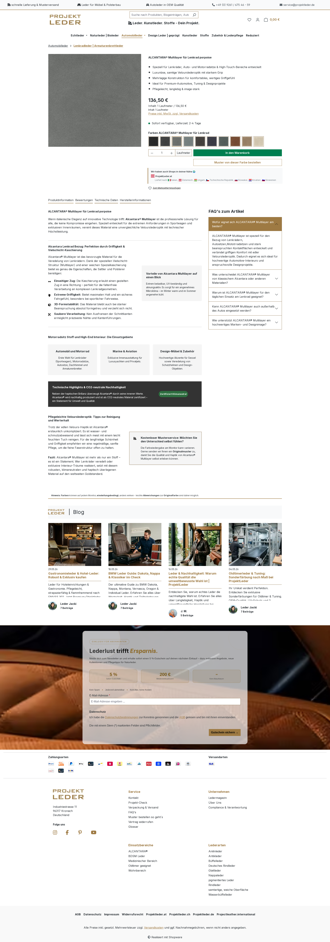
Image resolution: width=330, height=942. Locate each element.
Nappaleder (216, 875)
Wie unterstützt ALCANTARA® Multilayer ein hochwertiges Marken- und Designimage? (241, 322)
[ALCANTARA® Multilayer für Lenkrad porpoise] (94, 100)
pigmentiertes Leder (221, 880)
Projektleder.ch (179, 914)
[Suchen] (194, 14)
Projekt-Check (137, 802)
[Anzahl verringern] (152, 152)
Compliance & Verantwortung (227, 807)
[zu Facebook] (67, 832)
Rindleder (214, 885)
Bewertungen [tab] (84, 200)
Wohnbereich (137, 870)
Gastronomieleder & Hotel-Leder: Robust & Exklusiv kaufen (73, 575)
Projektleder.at (156, 914)
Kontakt (133, 798)
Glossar (133, 826)
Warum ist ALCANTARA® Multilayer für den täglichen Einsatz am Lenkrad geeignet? (241, 294)
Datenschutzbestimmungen (121, 717)
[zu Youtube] (93, 832)
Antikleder (215, 856)
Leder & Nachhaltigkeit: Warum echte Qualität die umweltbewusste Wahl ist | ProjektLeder (192, 579)
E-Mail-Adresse (99, 695)
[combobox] (160, 14)
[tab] (61, 200)
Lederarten (217, 845)
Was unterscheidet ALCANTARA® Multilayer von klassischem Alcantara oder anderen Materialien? (241, 278)
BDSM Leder (136, 856)
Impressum (111, 914)
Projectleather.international (236, 914)
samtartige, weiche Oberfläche (228, 889)
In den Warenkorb (238, 153)
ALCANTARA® (138, 851)
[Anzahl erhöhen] (171, 152)
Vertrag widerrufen (140, 822)
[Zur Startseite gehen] (65, 20)
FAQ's (132, 812)
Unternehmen (218, 792)
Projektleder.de (203, 914)
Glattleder (214, 870)
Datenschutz (92, 914)
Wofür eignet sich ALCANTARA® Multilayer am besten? (243, 224)
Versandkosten (153, 927)
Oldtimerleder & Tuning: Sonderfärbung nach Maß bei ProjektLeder (251, 577)
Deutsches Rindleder (221, 865)
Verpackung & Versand (143, 807)
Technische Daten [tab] (106, 200)
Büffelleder (215, 861)
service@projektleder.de (299, 5)
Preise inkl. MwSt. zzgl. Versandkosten (173, 113)
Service (134, 792)
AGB (182, 717)
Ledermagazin (217, 798)
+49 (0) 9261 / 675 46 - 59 (233, 5)
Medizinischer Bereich (142, 861)
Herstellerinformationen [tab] (135, 200)
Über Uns (214, 802)
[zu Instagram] (55, 832)
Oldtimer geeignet (139, 865)
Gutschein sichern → (224, 732)
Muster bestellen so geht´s (145, 817)
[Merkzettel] (249, 19)
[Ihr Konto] (258, 19)
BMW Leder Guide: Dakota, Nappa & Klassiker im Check (134, 575)
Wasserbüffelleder (220, 894)
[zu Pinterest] (80, 832)
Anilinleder (215, 851)
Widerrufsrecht (132, 914)
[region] (95, 100)
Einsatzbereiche (140, 845)
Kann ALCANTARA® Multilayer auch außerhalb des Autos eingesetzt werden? (243, 308)
